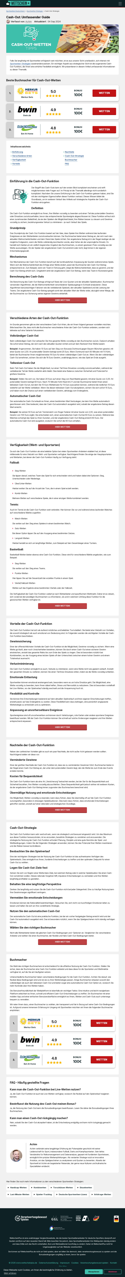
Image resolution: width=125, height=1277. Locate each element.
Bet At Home (27, 133)
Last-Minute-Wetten (19, 1194)
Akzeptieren (93, 1272)
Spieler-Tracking (44, 1194)
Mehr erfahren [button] (10, 1273)
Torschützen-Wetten (63, 1187)
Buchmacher (71, 160)
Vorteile (16, 163)
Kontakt (113, 1263)
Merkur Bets (27, 97)
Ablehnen (112, 1272)
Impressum (65, 1263)
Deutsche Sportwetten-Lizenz (73, 1194)
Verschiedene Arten (22, 156)
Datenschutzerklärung (48, 1263)
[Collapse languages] (116, 1217)
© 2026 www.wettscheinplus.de (23, 1263)
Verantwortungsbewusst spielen (94, 1263)
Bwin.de (27, 115)
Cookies (74, 1263)
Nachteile (69, 152)
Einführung (17, 152)
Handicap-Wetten (18, 1187)
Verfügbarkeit (19, 160)
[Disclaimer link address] (61, 1220)
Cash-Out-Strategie (74, 156)
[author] (8, 21)
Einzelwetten (86, 1187)
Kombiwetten (40, 1187)
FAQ (67, 163)
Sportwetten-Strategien (20, 63)
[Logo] (18, 4)
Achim (33, 1144)
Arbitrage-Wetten (102, 1194)
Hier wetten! (62, 300)
